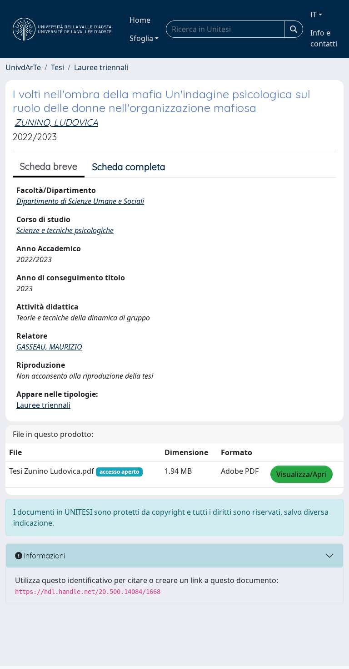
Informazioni (43, 555)
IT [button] (313, 15)
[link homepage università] (62, 29)
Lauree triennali (101, 67)
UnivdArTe (23, 67)
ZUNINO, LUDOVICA (56, 122)
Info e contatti (323, 38)
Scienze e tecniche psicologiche (65, 230)
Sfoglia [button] (141, 38)
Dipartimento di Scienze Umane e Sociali (80, 201)
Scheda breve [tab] (48, 166)
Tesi (57, 67)
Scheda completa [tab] (128, 166)
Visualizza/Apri (301, 474)
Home (140, 20)
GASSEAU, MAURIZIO (49, 347)
